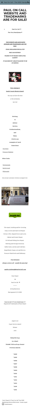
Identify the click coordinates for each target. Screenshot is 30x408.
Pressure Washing (8, 152)
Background (6, 168)
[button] (2, 2)
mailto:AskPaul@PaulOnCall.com (15, 269)
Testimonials (6, 165)
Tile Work (5, 149)
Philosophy (6, 171)
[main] (15, 15)
